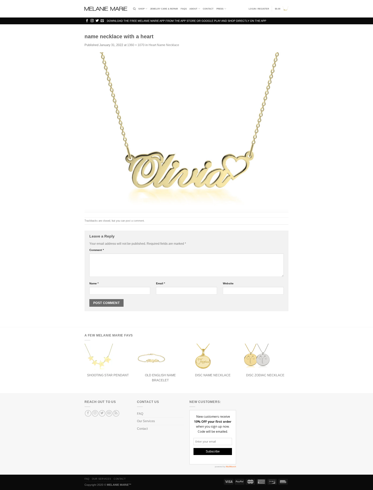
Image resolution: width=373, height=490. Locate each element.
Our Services (146, 421)
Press (220, 9)
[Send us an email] (102, 21)
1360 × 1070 (136, 45)
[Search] (134, 8)
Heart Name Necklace (164, 45)
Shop (141, 9)
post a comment (135, 220)
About (193, 9)
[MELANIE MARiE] (106, 9)
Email (160, 283)
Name (93, 283)
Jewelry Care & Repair (164, 9)
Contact (208, 9)
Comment (96, 250)
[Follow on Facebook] (87, 21)
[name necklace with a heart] (186, 132)
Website (228, 283)
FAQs (184, 9)
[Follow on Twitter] (97, 21)
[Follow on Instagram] (92, 21)
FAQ (140, 413)
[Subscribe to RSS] (116, 413)
